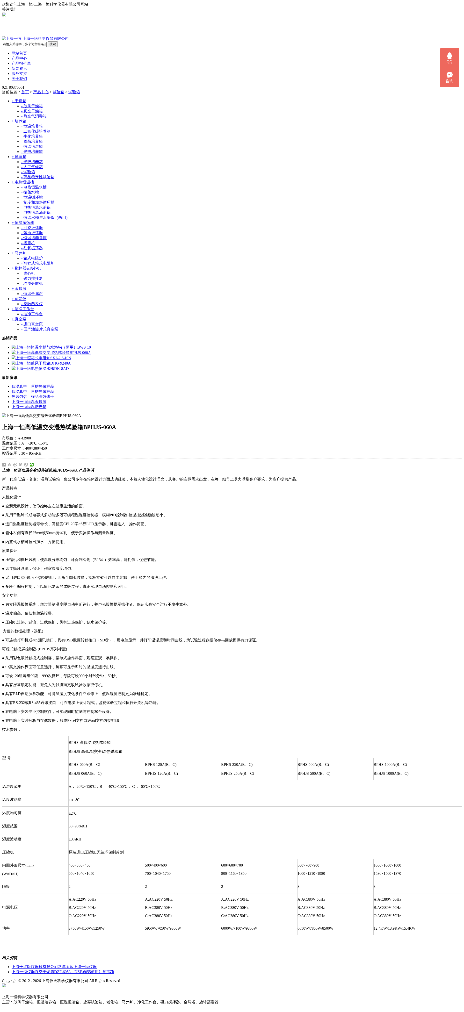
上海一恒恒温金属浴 (29, 402)
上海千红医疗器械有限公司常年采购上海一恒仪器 (54, 967)
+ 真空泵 (19, 319)
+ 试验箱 (19, 157)
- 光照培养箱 (32, 152)
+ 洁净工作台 (23, 309)
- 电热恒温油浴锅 (36, 212)
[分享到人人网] (26, 465)
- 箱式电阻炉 (32, 258)
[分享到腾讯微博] (21, 465)
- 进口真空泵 (32, 324)
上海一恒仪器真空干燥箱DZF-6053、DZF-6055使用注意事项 (63, 972)
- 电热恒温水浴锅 (36, 207)
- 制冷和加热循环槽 (37, 202)
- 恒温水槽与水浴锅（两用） (45, 217)
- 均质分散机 (32, 283)
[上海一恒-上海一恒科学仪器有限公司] (35, 38)
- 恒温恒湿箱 (32, 146)
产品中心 (19, 58)
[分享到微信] (32, 465)
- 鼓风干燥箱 (32, 106)
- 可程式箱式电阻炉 (37, 263)
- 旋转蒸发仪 (32, 304)
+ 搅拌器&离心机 (26, 268)
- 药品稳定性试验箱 (37, 177)
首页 (25, 92)
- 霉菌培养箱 (32, 141)
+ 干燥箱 (19, 101)
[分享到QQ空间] (9, 465)
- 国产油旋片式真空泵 (39, 329)
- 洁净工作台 (32, 314)
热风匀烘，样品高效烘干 (33, 397)
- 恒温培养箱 (32, 126)
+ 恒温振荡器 (23, 223)
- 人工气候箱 (32, 167)
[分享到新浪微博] (15, 465)
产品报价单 (21, 63)
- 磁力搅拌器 (32, 278)
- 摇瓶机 (28, 243)
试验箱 (58, 92)
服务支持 (19, 74)
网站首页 (19, 53)
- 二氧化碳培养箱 (36, 131)
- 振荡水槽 (30, 192)
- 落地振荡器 (32, 233)
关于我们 (19, 79)
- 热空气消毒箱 (34, 116)
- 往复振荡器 (32, 248)
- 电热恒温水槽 (34, 187)
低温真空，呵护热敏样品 (33, 386)
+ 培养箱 (19, 121)
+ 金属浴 (19, 289)
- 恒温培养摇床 (34, 238)
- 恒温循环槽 (32, 197)
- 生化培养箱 (32, 136)
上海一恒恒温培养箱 (29, 407)
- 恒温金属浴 (32, 294)
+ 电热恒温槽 (23, 182)
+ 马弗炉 (19, 253)
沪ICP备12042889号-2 (143, 981)
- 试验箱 (28, 172)
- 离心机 (28, 273)
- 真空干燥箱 (32, 111)
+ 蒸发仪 (19, 299)
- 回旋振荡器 (32, 228)
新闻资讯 (19, 68)
